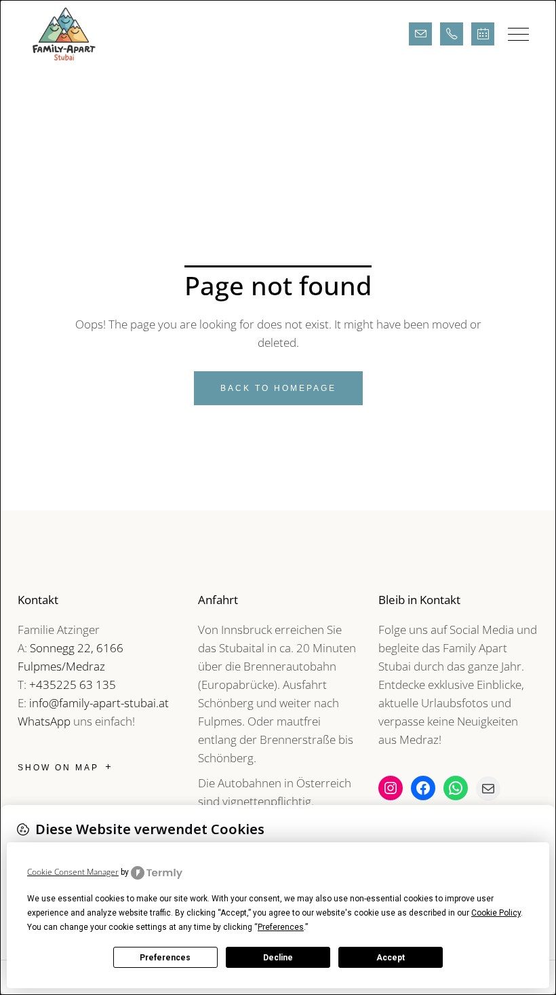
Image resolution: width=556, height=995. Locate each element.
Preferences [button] (281, 927)
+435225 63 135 (72, 684)
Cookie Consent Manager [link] (73, 872)
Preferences (165, 957)
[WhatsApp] (455, 788)
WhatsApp (44, 721)
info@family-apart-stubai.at (99, 703)
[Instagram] (390, 788)
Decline (278, 957)
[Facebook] (423, 788)
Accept (390, 957)
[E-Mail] (488, 788)
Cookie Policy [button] (496, 913)
